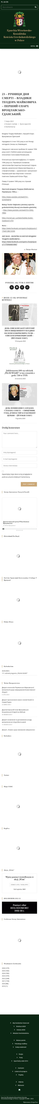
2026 (3, 968)
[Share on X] (12, 287)
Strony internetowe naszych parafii (16, 492)
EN (7, 2)
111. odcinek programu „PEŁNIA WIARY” (15, 673)
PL (2, 2)
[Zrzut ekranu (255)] (19, 264)
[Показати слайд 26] (18, 530)
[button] (33, 46)
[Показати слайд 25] (16, 530)
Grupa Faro (34, 1102)
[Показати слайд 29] (22, 530)
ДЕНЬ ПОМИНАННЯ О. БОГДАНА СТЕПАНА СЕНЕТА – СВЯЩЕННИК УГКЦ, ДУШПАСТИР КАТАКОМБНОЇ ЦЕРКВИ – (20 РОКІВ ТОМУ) (19, 412)
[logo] (19, 19)
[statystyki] (19, 1090)
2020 (3, 984)
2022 (3, 978)
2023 (3, 976)
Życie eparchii (25, 124)
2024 (3, 973)
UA (4, 2)
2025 (3, 971)
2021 (3, 981)
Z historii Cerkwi (10, 124)
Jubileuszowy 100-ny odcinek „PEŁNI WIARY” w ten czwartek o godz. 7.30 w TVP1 (19, 373)
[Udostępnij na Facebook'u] (17, 287)
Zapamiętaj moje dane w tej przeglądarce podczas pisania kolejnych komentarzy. (17, 475)
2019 (3, 986)
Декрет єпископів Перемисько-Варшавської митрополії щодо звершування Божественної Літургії (18, 689)
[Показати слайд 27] (19, 530)
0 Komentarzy (9, 127)
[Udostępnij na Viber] (22, 287)
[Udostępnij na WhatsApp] (27, 287)
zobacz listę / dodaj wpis (19, 884)
